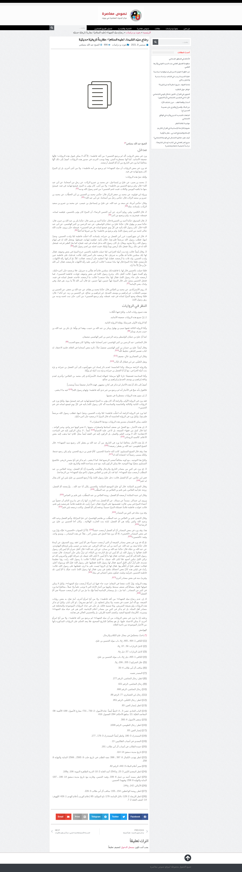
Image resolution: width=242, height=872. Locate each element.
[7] (128, 283)
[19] (92, 489)
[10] (117, 350)
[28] (138, 593)
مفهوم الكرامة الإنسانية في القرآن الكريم (173, 128)
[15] (122, 437)
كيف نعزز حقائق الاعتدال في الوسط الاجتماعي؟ (172, 138)
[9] (67, 342)
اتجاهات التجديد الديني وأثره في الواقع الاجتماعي (174, 117)
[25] (130, 536)
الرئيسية (147, 32)
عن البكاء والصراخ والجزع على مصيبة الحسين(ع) (175, 108)
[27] (114, 577)
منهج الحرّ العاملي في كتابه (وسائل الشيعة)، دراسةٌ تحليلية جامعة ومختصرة (173, 144)
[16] (106, 445)
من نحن (187, 28)
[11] (115, 356)
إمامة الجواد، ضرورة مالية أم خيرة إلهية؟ (174, 84)
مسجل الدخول (127, 847)
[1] (77, 188)
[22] (114, 512)
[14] (92, 430)
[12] (112, 361)
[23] (137, 524)
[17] (111, 454)
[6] (72, 246)
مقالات (157, 28)
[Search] (51, 27)
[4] (110, 215)
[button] (138, 817)
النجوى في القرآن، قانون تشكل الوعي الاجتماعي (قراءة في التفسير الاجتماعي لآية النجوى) (171, 96)
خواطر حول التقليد (182, 89)
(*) (146, 635)
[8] (129, 331)
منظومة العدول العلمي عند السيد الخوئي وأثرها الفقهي (171, 65)
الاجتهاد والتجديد (124, 28)
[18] (138, 480)
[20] (61, 495)
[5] (76, 230)
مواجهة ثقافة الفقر (182, 123)
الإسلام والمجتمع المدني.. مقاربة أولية (175, 133)
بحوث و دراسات (172, 28)
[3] (126, 206)
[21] (60, 507)
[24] (91, 530)
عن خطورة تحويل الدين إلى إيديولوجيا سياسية (171, 72)
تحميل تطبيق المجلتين (103, 28)
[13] (70, 389)
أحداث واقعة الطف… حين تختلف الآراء (175, 102)
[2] (83, 197)
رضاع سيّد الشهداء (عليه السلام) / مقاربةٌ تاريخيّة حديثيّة (113, 39)
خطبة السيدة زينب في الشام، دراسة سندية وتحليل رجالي (172, 78)
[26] (90, 572)
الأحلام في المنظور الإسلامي (179, 59)
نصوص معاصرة (143, 28)
